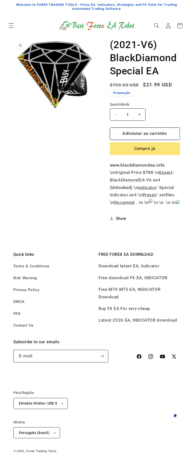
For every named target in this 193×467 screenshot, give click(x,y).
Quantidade (120, 104)
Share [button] (121, 218)
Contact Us (23, 325)
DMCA (19, 301)
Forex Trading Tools (41, 451)
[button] (11, 26)
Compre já (144, 148)
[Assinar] (102, 356)
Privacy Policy (26, 290)
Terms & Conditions (31, 266)
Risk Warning (25, 278)
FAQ (17, 313)
